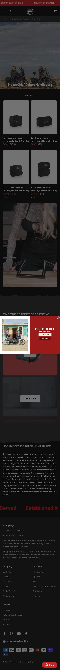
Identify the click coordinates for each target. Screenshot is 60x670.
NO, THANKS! (45, 338)
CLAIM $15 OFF (45, 334)
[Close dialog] (58, 318)
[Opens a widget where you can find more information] (49, 665)
